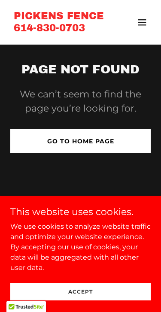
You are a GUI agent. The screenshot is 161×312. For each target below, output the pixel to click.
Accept (80, 291)
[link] (59, 29)
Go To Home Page (80, 141)
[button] (142, 22)
